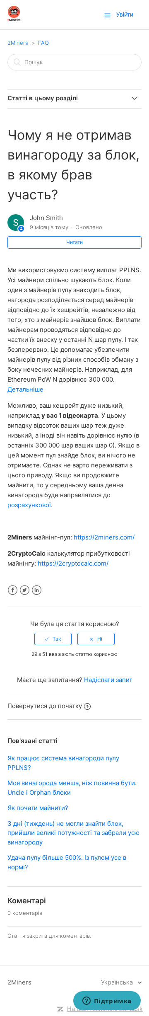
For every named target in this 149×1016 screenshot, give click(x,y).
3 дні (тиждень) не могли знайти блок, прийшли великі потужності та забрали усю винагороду (73, 833)
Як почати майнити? (37, 808)
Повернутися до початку (44, 706)
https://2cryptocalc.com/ (73, 563)
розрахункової (29, 505)
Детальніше (25, 389)
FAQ (43, 42)
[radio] (53, 639)
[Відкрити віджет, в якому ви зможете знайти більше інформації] (107, 1001)
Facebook (12, 590)
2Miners (17, 42)
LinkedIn (36, 590)
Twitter (24, 590)
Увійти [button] (124, 14)
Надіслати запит (108, 680)
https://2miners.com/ (104, 537)
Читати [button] (74, 242)
